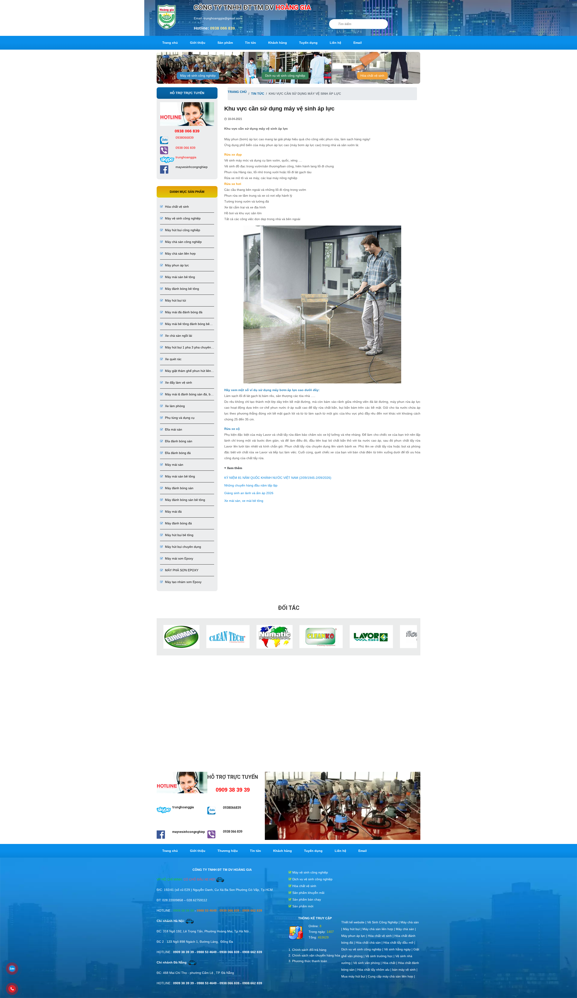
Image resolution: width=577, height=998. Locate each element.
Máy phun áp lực (176, 265)
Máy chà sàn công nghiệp (183, 242)
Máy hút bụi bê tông (178, 535)
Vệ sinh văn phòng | (367, 963)
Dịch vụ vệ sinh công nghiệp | (362, 949)
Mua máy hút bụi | (354, 976)
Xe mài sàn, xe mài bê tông (243, 500)
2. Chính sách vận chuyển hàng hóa (314, 955)
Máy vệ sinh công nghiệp (198, 75)
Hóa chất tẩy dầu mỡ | (399, 942)
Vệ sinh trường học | (380, 956)
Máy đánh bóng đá (178, 523)
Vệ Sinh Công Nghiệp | (384, 922)
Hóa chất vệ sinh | (381, 936)
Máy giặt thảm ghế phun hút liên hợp (185, 371)
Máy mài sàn (173, 464)
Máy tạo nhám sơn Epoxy (182, 582)
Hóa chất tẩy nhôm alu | (374, 969)
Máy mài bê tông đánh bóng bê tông (185, 324)
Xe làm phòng (174, 406)
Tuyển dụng (308, 42)
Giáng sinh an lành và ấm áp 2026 (248, 493)
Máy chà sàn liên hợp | (379, 929)
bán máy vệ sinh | (404, 969)
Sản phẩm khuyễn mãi (307, 892)
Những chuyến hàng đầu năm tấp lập (250, 485)
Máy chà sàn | (406, 929)
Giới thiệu (197, 42)
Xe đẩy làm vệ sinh (178, 382)
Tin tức (250, 42)
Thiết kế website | (354, 922)
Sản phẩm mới (302, 906)
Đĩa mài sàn (173, 429)
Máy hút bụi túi (175, 300)
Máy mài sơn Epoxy (178, 558)
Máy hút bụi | (352, 929)
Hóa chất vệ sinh (372, 75)
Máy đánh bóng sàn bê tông (184, 500)
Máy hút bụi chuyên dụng (182, 547)
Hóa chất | (390, 963)
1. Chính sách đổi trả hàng (307, 950)
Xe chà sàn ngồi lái (178, 335)
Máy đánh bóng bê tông (181, 288)
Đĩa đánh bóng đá (177, 453)
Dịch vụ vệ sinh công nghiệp (285, 75)
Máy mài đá (173, 511)
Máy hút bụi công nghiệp (182, 230)
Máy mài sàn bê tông (179, 277)
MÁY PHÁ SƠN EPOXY (181, 570)
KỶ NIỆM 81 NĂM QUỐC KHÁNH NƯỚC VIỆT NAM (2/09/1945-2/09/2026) (277, 477)
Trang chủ (170, 42)
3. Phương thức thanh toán (307, 961)
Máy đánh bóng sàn (178, 488)
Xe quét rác (172, 359)
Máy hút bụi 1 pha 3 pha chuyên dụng (185, 348)
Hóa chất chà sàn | (369, 942)
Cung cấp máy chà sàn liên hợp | (391, 976)
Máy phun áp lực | (354, 936)
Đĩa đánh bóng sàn (178, 441)
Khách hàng (277, 42)
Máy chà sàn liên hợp (180, 253)
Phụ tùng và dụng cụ (179, 417)
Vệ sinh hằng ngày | (398, 949)
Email (357, 42)
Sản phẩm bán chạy (306, 899)
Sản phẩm (225, 42)
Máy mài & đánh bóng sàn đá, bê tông (186, 394)
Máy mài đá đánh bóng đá (183, 312)
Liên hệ (335, 42)
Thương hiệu (228, 851)
